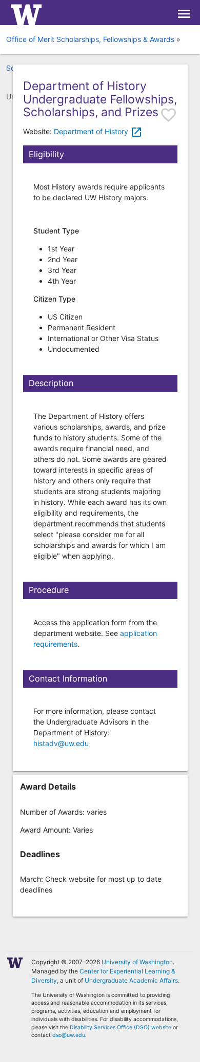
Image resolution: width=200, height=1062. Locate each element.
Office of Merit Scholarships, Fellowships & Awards (90, 39)
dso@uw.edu (68, 1035)
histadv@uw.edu (61, 743)
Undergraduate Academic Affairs (131, 980)
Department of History (98, 131)
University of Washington (137, 962)
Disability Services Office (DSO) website (120, 1027)
